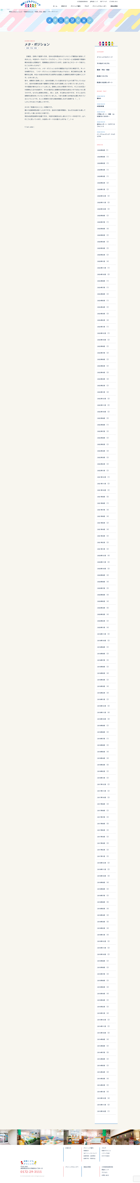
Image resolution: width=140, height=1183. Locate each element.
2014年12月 (101, 1019)
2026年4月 (101, 170)
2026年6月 (101, 156)
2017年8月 (101, 810)
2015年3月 (101, 1000)
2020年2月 (101, 621)
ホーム (55, 6)
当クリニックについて (90, 1153)
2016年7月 (101, 895)
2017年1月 (101, 856)
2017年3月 (101, 843)
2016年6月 (101, 902)
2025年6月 (101, 228)
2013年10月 (101, 1111)
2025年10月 (101, 209)
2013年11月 (101, 1104)
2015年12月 (101, 941)
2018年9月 (101, 725)
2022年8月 (101, 425)
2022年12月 (101, 398)
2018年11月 (101, 712)
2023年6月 (101, 359)
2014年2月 (101, 1085)
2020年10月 (101, 568)
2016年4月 (101, 915)
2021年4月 (101, 529)
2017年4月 (101, 836)
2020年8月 (101, 581)
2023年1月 (101, 392)
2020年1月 (101, 627)
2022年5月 (101, 444)
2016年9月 (101, 882)
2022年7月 (101, 431)
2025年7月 (101, 222)
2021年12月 (101, 477)
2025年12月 (101, 196)
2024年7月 (101, 287)
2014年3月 (101, 1078)
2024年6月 (101, 294)
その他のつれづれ (103, 63)
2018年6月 (101, 745)
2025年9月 (101, 215)
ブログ (86, 6)
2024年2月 (101, 320)
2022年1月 (101, 470)
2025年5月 (101, 235)
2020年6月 (101, 595)
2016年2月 (101, 928)
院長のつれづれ (102, 76)
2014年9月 (101, 1039)
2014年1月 (101, 1091)
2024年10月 (101, 274)
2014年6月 (101, 1059)
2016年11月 (101, 869)
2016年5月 (101, 908)
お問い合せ (114, 1)
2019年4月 (101, 680)
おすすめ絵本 (106, 1156)
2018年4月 (101, 758)
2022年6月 (101, 438)
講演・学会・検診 (103, 69)
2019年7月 (101, 660)
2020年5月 (101, 601)
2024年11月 (101, 268)
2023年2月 (101, 385)
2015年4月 (101, 993)
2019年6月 (101, 666)
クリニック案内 (76, 6)
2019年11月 (101, 634)
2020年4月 (101, 608)
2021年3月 (101, 536)
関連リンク (94, 1)
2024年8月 (101, 281)
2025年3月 (101, 248)
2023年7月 (101, 353)
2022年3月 (101, 457)
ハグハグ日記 (106, 1153)
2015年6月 (101, 980)
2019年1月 (101, 699)
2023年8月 (101, 346)
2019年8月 (101, 653)
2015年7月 (101, 974)
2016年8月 (101, 889)
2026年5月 (101, 163)
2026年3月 (101, 176)
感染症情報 (114, 6)
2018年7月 (101, 738)
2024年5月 (101, 300)
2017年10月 (101, 797)
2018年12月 (101, 706)
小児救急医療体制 (82, 1)
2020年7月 (101, 588)
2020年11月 (101, 562)
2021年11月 (101, 483)
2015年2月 (101, 1006)
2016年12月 (101, 863)
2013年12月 (101, 1098)
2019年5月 (101, 673)
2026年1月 (101, 189)
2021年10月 (101, 490)
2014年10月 (101, 1033)
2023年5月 (101, 366)
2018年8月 (101, 732)
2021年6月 (101, 516)
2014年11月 (101, 1026)
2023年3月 (101, 379)
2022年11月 (101, 405)
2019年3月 (101, 686)
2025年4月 (101, 241)
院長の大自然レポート (105, 82)
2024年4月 (101, 307)
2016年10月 (101, 876)
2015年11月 (101, 948)
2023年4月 (101, 372)
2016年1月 (101, 935)
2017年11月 (101, 791)
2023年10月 (101, 340)
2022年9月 (101, 418)
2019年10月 (101, 640)
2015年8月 (101, 967)
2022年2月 (101, 464)
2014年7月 (101, 1052)
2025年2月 (101, 255)
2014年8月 (101, 1046)
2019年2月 (101, 693)
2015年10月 (101, 954)
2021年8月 (101, 503)
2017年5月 (101, 830)
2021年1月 (101, 549)
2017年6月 (101, 823)
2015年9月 (101, 961)
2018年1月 (101, 778)
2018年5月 (101, 751)
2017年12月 (101, 784)
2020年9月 (101, 575)
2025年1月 (101, 261)
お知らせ (64, 6)
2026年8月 (101, 150)
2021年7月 (101, 510)
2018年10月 (101, 719)
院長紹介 (86, 1150)
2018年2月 (101, 771)
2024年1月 (101, 326)
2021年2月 (101, 542)
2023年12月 (101, 333)
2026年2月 (101, 183)
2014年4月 (101, 1072)
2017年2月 (101, 850)
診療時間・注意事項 (89, 1156)
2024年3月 (101, 313)
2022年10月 (101, 411)
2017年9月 (101, 804)
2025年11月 (101, 202)
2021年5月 (101, 523)
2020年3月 (101, 614)
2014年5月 (101, 1065)
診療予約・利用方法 (89, 1158)
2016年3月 (101, 921)
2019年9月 (101, 647)
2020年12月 (101, 555)
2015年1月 (101, 1013)
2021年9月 (101, 496)
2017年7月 (101, 817)
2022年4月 (101, 451)
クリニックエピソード (105, 57)
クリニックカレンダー (100, 6)
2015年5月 (101, 987)
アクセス (104, 1)
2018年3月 (101, 765)
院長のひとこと (106, 1150)
